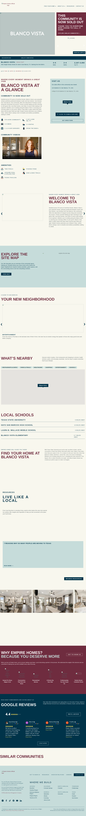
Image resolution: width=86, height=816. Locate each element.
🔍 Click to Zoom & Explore (67, 114)
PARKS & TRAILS (26, 367)
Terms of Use (8, 810)
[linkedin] (21, 801)
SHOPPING (49, 367)
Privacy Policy (14, 810)
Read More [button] (8, 737)
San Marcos (18, 71)
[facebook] (6, 801)
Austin (11, 71)
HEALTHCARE (38, 367)
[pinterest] (13, 801)
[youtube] (17, 801)
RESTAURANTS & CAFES (9, 367)
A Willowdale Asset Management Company (12, 792)
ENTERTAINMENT (61, 367)
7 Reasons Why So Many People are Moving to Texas (27, 543)
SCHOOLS (72, 367)
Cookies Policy (21, 810)
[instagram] (3, 801)
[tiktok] (10, 801)
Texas (5, 71)
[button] (50, 6)
